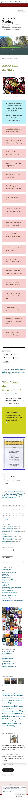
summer (4, 721)
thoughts (15, 721)
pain (25, 711)
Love (12, 709)
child (15, 494)
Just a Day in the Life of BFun (9, 572)
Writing (4, 372)
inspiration (6, 706)
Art (8, 369)
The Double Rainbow (7, 660)
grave (10, 700)
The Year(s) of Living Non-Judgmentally (11, 587)
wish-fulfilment (7, 497)
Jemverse (4, 594)
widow (22, 496)
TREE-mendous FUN (7, 653)
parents (10, 496)
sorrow (17, 718)
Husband (4, 496)
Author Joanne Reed (7, 589)
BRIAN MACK (5, 576)
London (9, 709)
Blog (19, 50)
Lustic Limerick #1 (6, 661)
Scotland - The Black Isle (8, 652)
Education (22, 369)
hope (10, 703)
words (4, 726)
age (3, 693)
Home (3, 50)
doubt (12, 695)
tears (10, 721)
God (8, 700)
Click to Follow (8, 770)
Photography (13, 713)
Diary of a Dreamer (7, 569)
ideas (15, 703)
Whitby (13, 723)
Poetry (11, 371)
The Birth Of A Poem (7, 541)
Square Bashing (6, 530)
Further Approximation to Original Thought (12, 600)
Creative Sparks (6, 543)
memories (21, 709)
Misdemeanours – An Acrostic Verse (11, 531)
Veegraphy (4, 585)
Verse (22, 371)
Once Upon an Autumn (7, 665)
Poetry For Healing (6, 598)
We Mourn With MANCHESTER (9, 666)
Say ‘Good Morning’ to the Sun (9, 538)
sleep (14, 719)
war (7, 723)
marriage (16, 709)
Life (16, 706)
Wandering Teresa (6, 571)
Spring (21, 719)
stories (4, 493)
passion (4, 713)
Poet (20, 714)
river (24, 716)
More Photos (6, 686)
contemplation (14, 369)
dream (15, 695)
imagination (19, 703)
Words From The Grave (7, 528)
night (12, 711)
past (7, 713)
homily (18, 372)
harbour (17, 700)
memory (5, 711)
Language (5, 371)
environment (7, 698)
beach (9, 693)
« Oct (6, 520)
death (8, 695)
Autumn (6, 693)
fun (23, 698)
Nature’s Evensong (6, 535)
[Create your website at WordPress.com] (14, 1)
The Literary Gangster (7, 590)
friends (20, 698)
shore (9, 718)
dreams (20, 695)
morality (8, 374)
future (4, 700)
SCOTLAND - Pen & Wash (8, 663)
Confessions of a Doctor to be (9, 581)
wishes (14, 497)
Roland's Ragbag (8, 20)
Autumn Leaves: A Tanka (8, 658)
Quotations (16, 371)
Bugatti (11, 494)
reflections (6, 716)
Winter (20, 723)
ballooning (5, 494)
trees (22, 721)
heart (20, 700)
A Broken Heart (6, 655)
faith (13, 698)
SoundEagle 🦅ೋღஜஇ (8, 579)
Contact (13, 50)
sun (8, 721)
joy (11, 706)
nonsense (16, 711)
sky (12, 718)
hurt (13, 703)
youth (16, 726)
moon (9, 711)
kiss (13, 706)
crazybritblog (5, 584)
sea (7, 719)
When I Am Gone (6, 657)
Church (4, 695)
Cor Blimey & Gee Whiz (7, 539)
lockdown (4, 709)
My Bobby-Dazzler (6, 53)
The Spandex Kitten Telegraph (9, 592)
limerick (21, 706)
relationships (15, 716)
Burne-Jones (20, 693)
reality (23, 713)
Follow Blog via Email (10, 754)
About (8, 50)
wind (16, 723)
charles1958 (5, 574)
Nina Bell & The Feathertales (9, 595)
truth (4, 723)
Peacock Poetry (6, 597)
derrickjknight (5, 582)
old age (21, 711)
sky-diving (16, 496)
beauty (13, 693)
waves (10, 723)
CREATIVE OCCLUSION (7, 526)
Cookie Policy (8, 791)
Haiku (13, 700)
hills (7, 703)
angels (14, 372)
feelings (17, 698)
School (4, 719)
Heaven (20, 494)
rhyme (21, 716)
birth (16, 693)
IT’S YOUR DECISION (7, 536)
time (19, 721)
